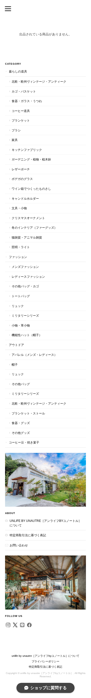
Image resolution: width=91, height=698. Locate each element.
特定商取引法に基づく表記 (28, 535)
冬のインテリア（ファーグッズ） (34, 227)
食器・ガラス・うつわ (27, 101)
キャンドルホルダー (25, 198)
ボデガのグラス (22, 178)
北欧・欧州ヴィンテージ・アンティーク (39, 81)
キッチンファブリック (27, 149)
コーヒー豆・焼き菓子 (24, 442)
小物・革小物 (21, 325)
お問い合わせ (19, 545)
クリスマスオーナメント (28, 218)
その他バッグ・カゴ (25, 286)
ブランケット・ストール (28, 413)
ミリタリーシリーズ (25, 315)
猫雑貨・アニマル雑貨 (27, 237)
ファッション (18, 257)
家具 (15, 140)
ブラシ (16, 130)
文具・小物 (19, 208)
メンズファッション (25, 266)
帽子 (15, 364)
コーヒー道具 (21, 110)
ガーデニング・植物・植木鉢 (31, 159)
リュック (18, 306)
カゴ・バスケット (24, 91)
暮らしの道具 (18, 71)
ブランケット (21, 120)
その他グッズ (21, 432)
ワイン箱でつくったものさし (31, 188)
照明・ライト (21, 247)
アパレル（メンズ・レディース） (34, 354)
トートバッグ (21, 296)
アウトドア (16, 344)
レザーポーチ (21, 169)
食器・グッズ (21, 423)
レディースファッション (28, 276)
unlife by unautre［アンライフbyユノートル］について (45, 523)
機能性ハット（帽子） (27, 335)
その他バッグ (21, 384)
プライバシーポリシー (45, 661)
